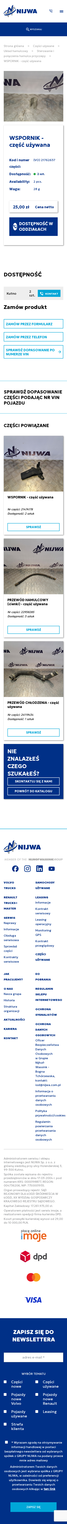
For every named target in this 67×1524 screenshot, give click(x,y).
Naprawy (10, 923)
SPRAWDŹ (33, 527)
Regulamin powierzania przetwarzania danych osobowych (45, 1130)
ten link (49, 1489)
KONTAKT (51, 293)
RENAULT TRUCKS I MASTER (10, 903)
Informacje (11, 929)
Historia (9, 1000)
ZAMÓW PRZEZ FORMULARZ (29, 324)
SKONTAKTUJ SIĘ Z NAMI (33, 781)
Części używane (43, 46)
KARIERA (10, 1029)
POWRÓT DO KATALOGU (33, 791)
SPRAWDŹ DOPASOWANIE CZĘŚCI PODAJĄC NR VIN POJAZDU (33, 397)
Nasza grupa (12, 994)
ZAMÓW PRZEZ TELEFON (26, 337)
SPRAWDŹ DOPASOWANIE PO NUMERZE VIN (30, 352)
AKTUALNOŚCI (14, 1019)
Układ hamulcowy (16, 51)
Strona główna (14, 46)
